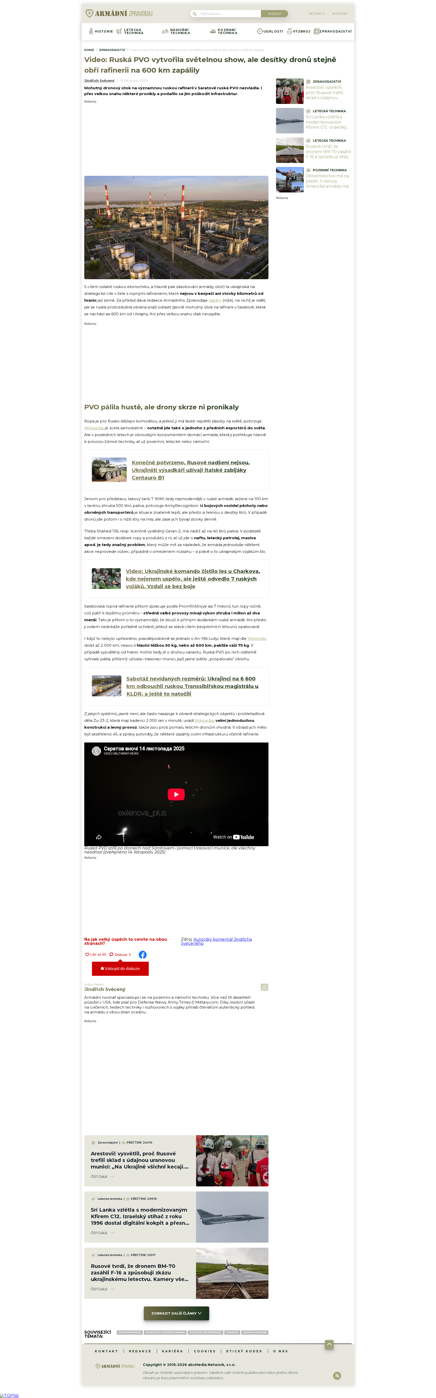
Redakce (140, 1351)
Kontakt (107, 1351)
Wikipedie (257, 638)
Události (273, 31)
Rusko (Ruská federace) (205, 1332)
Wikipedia (93, 427)
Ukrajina (232, 1332)
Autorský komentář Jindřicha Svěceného (216, 941)
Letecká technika (134, 31)
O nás (280, 1351)
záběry (215, 300)
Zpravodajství (335, 31)
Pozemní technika (227, 31)
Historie (104, 31)
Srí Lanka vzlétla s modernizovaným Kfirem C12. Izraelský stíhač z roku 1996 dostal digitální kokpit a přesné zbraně (327, 130)
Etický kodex (244, 1351)
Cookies (205, 1351)
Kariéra (172, 1351)
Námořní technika (180, 31)
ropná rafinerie (130, 1332)
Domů (89, 50)
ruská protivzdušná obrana (165, 1332)
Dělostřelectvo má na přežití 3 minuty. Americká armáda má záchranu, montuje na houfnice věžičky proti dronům (328, 189)
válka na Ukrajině (254, 1332)
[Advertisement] (176, 138)
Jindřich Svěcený (99, 80)
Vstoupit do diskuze (122, 968)
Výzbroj (302, 31)
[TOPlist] (9, 1395)
